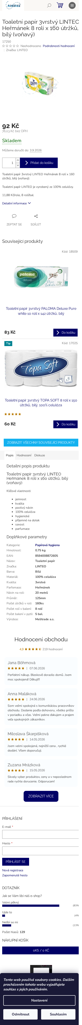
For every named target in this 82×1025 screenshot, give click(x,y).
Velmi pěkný (10, 902)
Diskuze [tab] (39, 455)
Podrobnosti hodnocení (59, 46)
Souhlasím (58, 1014)
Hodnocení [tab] (24, 455)
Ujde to (7, 912)
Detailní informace (14, 203)
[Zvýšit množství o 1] (18, 160)
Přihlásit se (16, 861)
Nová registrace (12, 870)
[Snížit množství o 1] (18, 165)
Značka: (17, 50)
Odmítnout (20, 1014)
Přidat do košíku (41, 163)
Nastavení (39, 1000)
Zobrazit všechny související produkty (41, 442)
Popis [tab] (10, 455)
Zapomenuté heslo (15, 875)
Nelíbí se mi (10, 922)
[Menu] (72, 5)
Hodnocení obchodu (41, 639)
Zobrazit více (41, 796)
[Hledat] (49, 5)
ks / (41, 950)
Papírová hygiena (47, 545)
